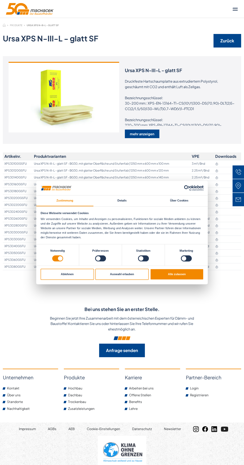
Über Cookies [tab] (179, 200)
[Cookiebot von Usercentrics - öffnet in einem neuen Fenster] (187, 188)
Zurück (227, 40)
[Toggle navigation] (235, 9)
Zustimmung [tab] (64, 200)
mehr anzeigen (142, 134)
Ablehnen (67, 274)
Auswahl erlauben (122, 274)
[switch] (100, 258)
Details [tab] (122, 200)
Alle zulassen (177, 274)
